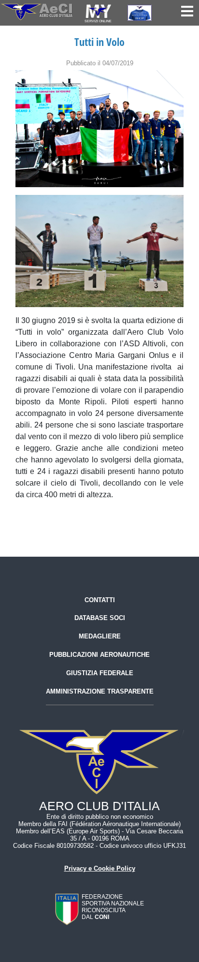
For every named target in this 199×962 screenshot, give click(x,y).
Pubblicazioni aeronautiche (99, 654)
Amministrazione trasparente (100, 691)
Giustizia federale (99, 673)
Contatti (100, 600)
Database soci (99, 618)
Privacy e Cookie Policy (99, 868)
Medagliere (100, 636)
